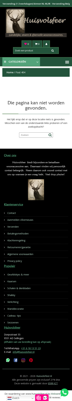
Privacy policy (14, 261)
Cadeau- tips (14, 315)
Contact (11, 213)
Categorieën (17, 61)
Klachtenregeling (16, 240)
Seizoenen (13, 322)
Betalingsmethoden (18, 233)
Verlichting (12, 302)
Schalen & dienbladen (19, 288)
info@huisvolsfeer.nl (23, 352)
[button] (67, 62)
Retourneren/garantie (19, 247)
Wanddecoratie (15, 308)
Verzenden (13, 226)
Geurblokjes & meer (18, 274)
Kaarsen (11, 281)
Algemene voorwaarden (20, 254)
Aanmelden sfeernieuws (20, 219)
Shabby (11, 295)
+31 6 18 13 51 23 (31, 348)
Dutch (15, 398)
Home (10, 72)
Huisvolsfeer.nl (44, 376)
